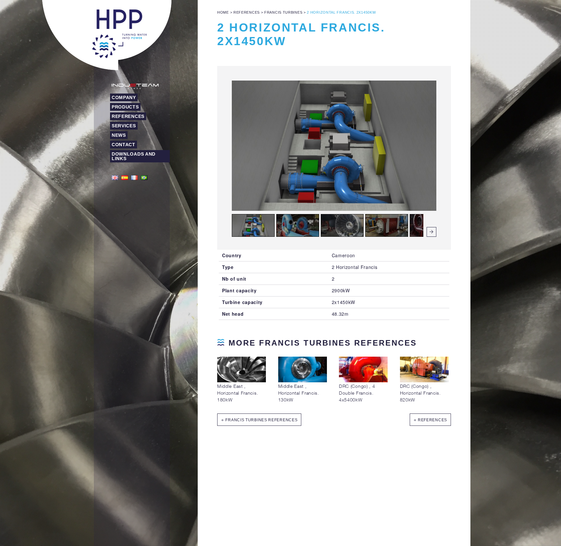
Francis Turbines (283, 12)
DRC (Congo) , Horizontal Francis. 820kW (420, 392)
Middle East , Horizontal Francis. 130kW (298, 392)
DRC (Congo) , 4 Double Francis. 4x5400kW (357, 392)
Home (223, 12)
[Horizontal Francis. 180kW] (241, 380)
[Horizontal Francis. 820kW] (424, 380)
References (246, 12)
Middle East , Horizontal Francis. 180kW (237, 392)
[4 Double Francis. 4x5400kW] (363, 380)
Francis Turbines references (261, 420)
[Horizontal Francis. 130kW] (302, 380)
